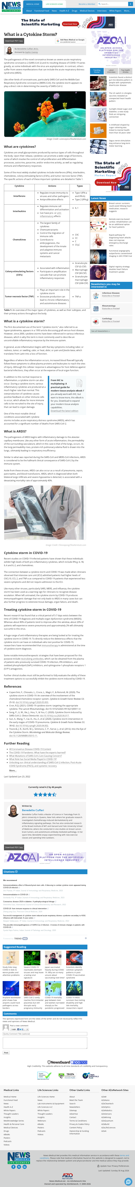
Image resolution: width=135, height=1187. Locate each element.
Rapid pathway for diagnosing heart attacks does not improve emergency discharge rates (120, 240)
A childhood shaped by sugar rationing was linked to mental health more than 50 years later (120, 128)
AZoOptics (105, 1107)
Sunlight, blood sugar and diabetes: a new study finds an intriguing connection (120, 113)
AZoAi (103, 1131)
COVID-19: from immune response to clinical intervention (25, 909)
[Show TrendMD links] (86, 938)
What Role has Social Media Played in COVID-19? (33, 759)
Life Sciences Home (54, 4)
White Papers (9, 1110)
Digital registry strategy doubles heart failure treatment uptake (119, 269)
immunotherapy (50, 645)
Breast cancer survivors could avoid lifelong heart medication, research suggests (120, 207)
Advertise (73, 1114)
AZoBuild (105, 1124)
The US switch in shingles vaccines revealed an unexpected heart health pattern (120, 97)
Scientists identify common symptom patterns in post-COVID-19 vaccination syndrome (75, 972)
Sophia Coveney (31, 52)
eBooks (7, 1134)
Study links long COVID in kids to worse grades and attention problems (11, 971)
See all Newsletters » (100, 331)
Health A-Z (8, 1107)
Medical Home (32, 4)
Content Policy (75, 1127)
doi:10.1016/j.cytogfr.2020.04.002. (32, 725)
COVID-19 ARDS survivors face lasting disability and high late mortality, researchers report (75, 1002)
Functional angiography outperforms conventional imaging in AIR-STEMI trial (120, 253)
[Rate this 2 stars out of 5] (40, 794)
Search (72, 1103)
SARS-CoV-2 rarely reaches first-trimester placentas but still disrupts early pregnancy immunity (34, 1002)
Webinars (42, 1120)
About (72, 1096)
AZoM (103, 1096)
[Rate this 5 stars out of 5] (54, 794)
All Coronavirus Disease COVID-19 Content (30, 749)
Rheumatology (108, 306)
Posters (7, 1138)
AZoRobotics (106, 1110)
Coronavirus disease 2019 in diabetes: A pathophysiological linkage (28, 902)
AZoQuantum (107, 1120)
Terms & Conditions (78, 1120)
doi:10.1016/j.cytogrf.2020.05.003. (32, 702)
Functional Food (11, 1100)
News (6, 1103)
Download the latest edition (64, 410)
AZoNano (105, 1100)
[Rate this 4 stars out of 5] (49, 794)
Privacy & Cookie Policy (79, 1124)
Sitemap (73, 1110)
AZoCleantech (107, 1103)
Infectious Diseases (111, 293)
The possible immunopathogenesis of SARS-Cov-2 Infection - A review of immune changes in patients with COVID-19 (44, 926)
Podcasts (7, 1141)
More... (13, 770)
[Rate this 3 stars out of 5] (45, 794)
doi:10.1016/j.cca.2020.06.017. (54, 715)
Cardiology (107, 318)
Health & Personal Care (14, 1124)
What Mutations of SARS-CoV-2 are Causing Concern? (35, 755)
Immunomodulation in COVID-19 (15, 895)
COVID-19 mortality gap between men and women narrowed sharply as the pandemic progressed (54, 1002)
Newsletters (74, 1107)
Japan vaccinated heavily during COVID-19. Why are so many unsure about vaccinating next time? (55, 972)
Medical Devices (11, 1127)
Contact (72, 1117)
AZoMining (106, 1117)
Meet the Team (76, 1100)
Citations (9, 871)
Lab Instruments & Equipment (51, 1103)
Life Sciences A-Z (45, 1107)
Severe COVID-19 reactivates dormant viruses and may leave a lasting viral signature (34, 972)
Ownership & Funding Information (79, 1132)
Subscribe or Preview (111, 295)
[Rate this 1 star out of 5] (35, 794)
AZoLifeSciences (108, 1127)
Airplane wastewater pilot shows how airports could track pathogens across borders (12, 1002)
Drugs (6, 1131)
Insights (7, 1117)
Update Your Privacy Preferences (114, 1166)
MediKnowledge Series (14, 1120)
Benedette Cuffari (33, 810)
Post (6, 1052)
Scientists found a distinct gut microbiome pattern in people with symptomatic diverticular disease (120, 81)
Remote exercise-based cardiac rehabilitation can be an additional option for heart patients (120, 223)
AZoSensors (106, 1114)
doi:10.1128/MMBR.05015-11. (23, 735)
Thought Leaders (11, 1114)
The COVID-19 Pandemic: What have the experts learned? (37, 752)
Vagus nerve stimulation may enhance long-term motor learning (119, 143)
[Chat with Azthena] (128, 1182)
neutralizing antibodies (32, 658)
